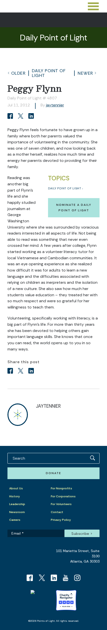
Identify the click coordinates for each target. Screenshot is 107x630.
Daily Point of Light (48, 73)
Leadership (17, 504)
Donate (53, 473)
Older (18, 73)
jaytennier (55, 105)
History (14, 496)
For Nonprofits (61, 488)
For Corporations (63, 496)
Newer (85, 73)
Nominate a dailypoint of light (73, 207)
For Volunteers (61, 504)
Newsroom (17, 512)
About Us (16, 488)
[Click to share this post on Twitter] (21, 116)
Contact (57, 512)
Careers (14, 520)
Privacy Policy (61, 520)
